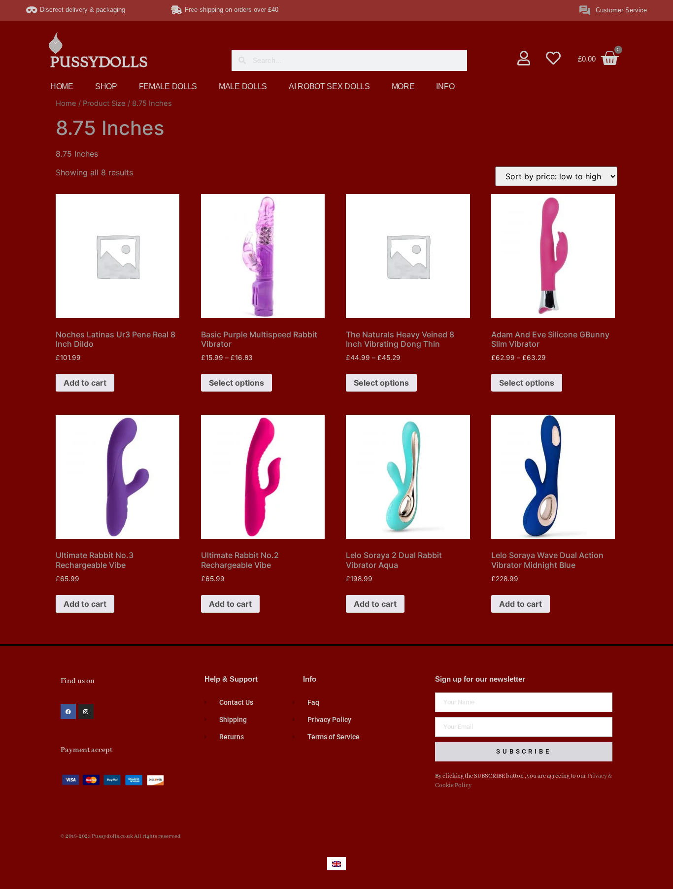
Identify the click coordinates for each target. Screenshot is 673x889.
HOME (61, 86)
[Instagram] (86, 711)
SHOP (106, 86)
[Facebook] (68, 711)
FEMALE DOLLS (168, 86)
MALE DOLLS (243, 86)
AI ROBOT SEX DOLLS (329, 86)
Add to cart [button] (85, 383)
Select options (236, 383)
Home (66, 103)
